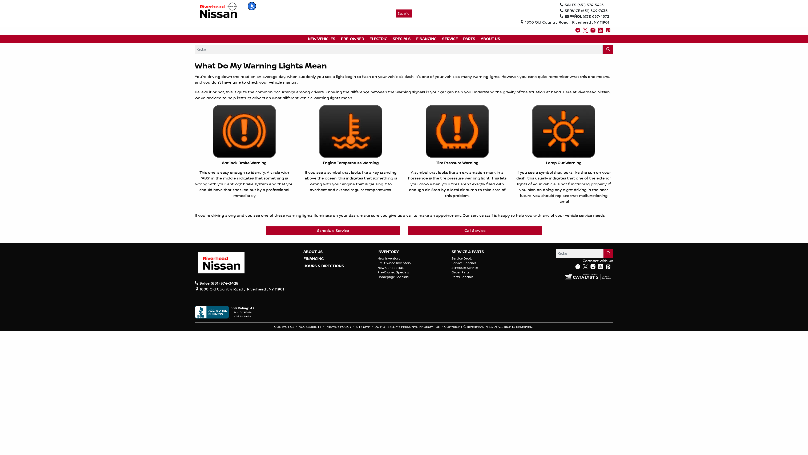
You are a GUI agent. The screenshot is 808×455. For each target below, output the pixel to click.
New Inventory (388, 258)
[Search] (608, 49)
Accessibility (310, 326)
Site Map (363, 326)
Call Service (475, 230)
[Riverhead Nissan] (218, 10)
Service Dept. (462, 258)
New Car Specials (390, 267)
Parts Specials (462, 277)
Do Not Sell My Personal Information (408, 326)
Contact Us (284, 326)
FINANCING (313, 259)
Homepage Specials (393, 277)
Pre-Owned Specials (393, 272)
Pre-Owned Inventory (394, 263)
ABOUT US (313, 252)
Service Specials (464, 263)
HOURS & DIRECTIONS (323, 266)
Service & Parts (468, 252)
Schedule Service (333, 230)
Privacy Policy (339, 326)
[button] (252, 6)
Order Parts (461, 272)
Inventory (388, 252)
